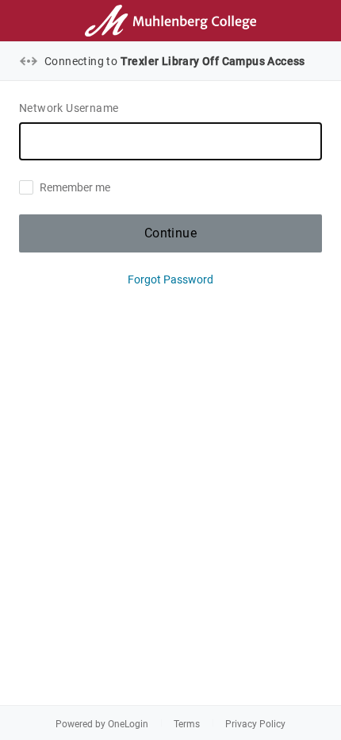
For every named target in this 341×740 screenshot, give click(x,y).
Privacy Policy (255, 724)
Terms (187, 724)
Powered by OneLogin (102, 724)
